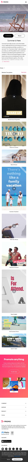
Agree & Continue (17, 459)
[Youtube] (10, 449)
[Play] (14, 18)
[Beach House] (14, 156)
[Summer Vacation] (14, 188)
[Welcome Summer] (14, 254)
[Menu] (26, 2)
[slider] (1, 30)
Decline (8, 459)
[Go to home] (5, 2)
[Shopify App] (14, 441)
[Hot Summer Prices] (14, 323)
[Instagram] (12, 433)
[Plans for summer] (14, 134)
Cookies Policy (17, 456)
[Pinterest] (20, 449)
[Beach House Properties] (14, 96)
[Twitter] (13, 449)
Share (19, 35)
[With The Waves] (14, 226)
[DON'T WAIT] (14, 340)
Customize (8, 35)
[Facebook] (5, 433)
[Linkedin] (17, 449)
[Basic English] (14, 291)
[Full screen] (26, 28)
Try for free (14, 371)
